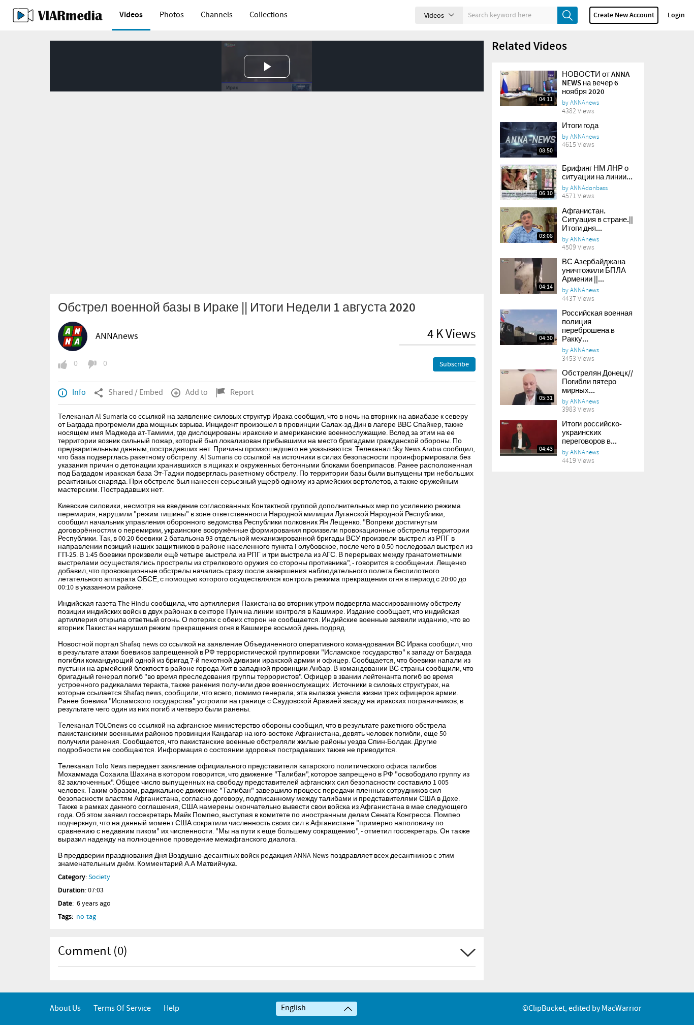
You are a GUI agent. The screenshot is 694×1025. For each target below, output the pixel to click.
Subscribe (454, 364)
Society (99, 877)
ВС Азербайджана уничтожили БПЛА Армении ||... (594, 271)
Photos (172, 15)
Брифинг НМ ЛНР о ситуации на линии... (597, 173)
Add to (196, 392)
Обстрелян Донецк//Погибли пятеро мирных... (597, 382)
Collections (268, 15)
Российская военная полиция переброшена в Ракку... (597, 326)
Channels (217, 15)
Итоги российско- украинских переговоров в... (592, 433)
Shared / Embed (135, 392)
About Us (65, 1008)
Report (242, 392)
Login (676, 15)
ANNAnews (117, 336)
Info (79, 392)
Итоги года (580, 126)
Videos (131, 15)
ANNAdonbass (589, 188)
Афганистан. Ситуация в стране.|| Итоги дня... (597, 220)
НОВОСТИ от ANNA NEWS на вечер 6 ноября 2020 (595, 83)
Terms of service (122, 1008)
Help (171, 1008)
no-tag (86, 916)
